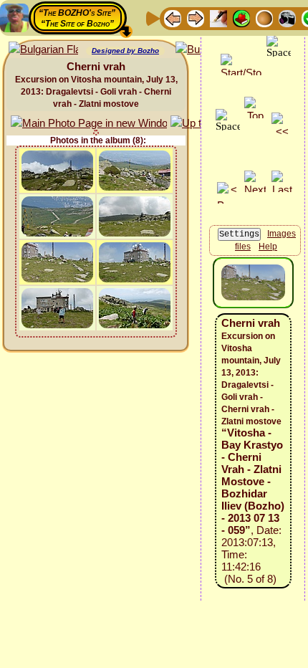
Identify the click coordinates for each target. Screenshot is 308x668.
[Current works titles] (264, 17)
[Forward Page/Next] (195, 17)
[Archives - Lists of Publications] (218, 17)
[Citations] (241, 17)
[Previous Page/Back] (172, 17)
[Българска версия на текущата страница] (43, 50)
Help (268, 247)
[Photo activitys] (287, 17)
